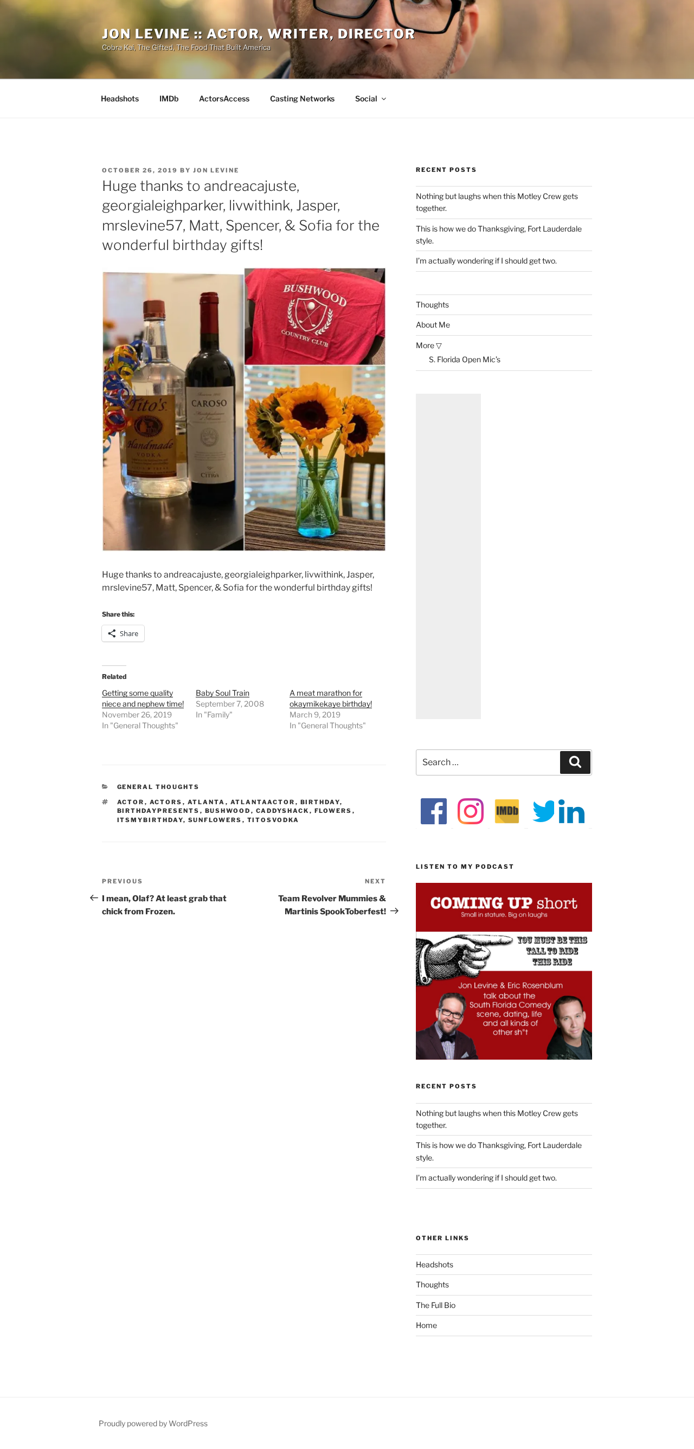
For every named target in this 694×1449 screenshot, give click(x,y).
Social (366, 98)
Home (426, 1325)
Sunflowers (215, 820)
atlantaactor (262, 802)
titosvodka (273, 820)
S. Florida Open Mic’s (464, 359)
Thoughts (432, 304)
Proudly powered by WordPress (153, 1423)
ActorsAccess (224, 98)
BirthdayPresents (158, 811)
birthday (320, 802)
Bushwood (228, 811)
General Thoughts (158, 787)
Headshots (120, 98)
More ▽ (429, 345)
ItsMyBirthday (150, 820)
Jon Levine (216, 170)
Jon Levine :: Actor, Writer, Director (259, 34)
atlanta (207, 802)
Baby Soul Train (222, 692)
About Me (433, 324)
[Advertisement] (448, 556)
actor (131, 802)
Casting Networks (302, 98)
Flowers (333, 811)
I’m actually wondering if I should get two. (486, 260)
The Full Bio (435, 1305)
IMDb (168, 98)
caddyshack (283, 811)
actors (166, 802)
